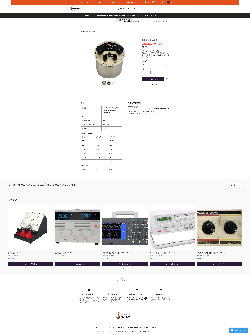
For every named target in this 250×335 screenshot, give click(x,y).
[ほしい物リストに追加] (167, 79)
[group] (125, 235)
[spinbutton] (146, 72)
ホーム (83, 31)
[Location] (161, 289)
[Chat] (113, 289)
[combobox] (155, 65)
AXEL (156, 21)
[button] (162, 2)
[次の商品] (245, 227)
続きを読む (145, 57)
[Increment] (149, 72)
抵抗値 (144, 61)
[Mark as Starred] (89, 289)
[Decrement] (143, 72)
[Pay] (137, 289)
